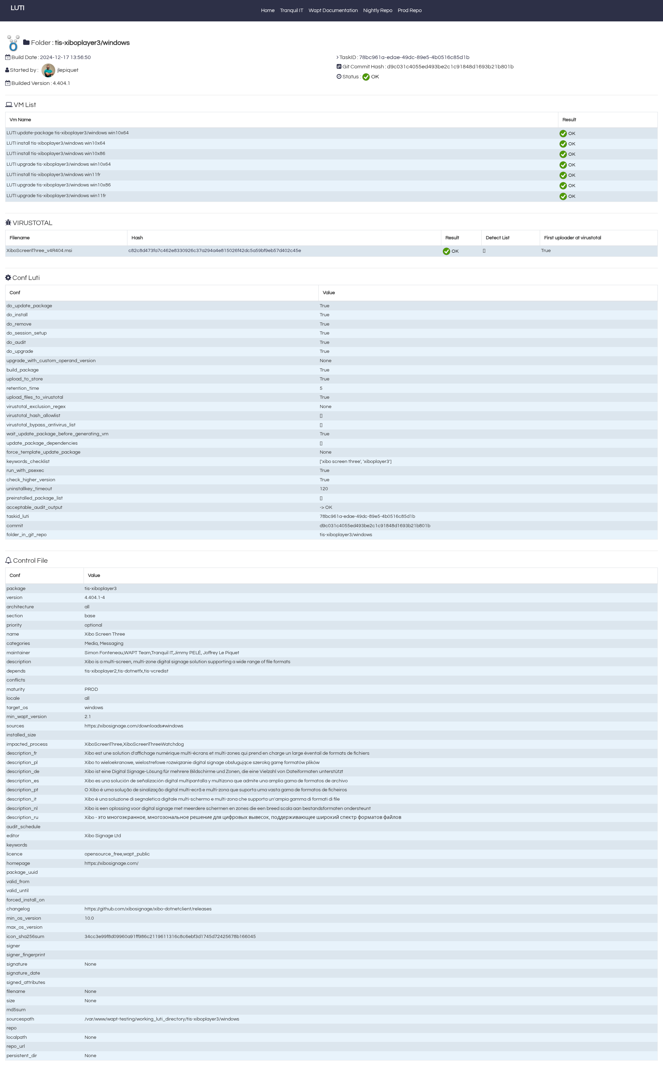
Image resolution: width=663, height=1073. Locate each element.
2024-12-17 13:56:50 (65, 57)
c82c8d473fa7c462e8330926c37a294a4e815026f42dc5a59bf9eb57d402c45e (214, 250)
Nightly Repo (377, 10)
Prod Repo (410, 10)
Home (268, 10)
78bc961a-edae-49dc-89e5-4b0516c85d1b (414, 57)
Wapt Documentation (333, 10)
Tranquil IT (291, 10)
